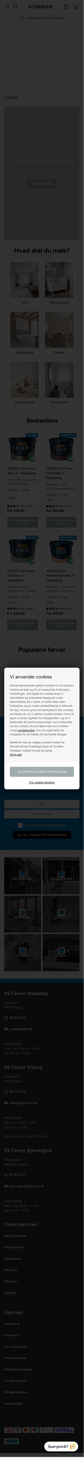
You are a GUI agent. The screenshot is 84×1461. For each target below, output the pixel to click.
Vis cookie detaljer (42, 782)
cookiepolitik (26, 730)
